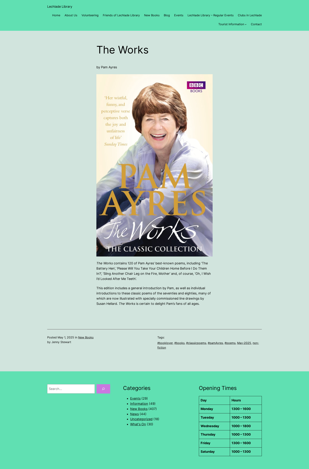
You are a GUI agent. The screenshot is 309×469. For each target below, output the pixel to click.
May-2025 (244, 343)
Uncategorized (141, 419)
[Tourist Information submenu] (246, 24)
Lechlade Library (59, 6)
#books (179, 343)
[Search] (103, 389)
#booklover (165, 343)
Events (135, 398)
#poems (230, 343)
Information (139, 404)
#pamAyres (215, 343)
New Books (86, 337)
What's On (138, 424)
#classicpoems (196, 343)
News (134, 414)
